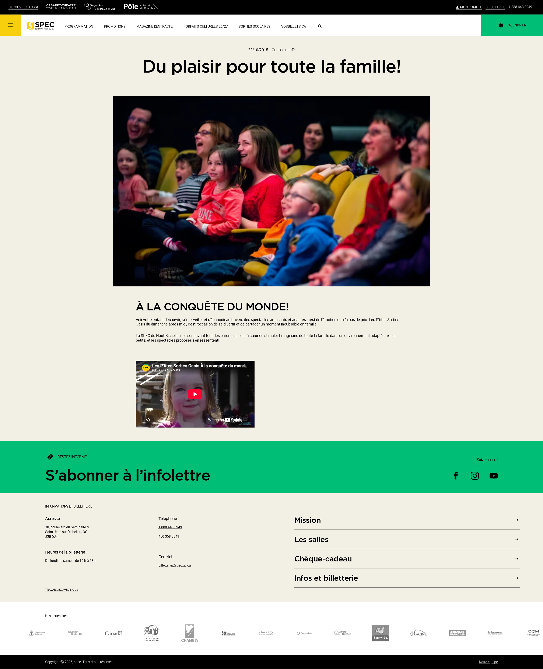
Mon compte (471, 7)
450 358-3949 (168, 536)
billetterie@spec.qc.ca (174, 565)
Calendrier (516, 25)
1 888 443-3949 (520, 7)
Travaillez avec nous (61, 590)
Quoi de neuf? (283, 49)
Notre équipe (488, 662)
